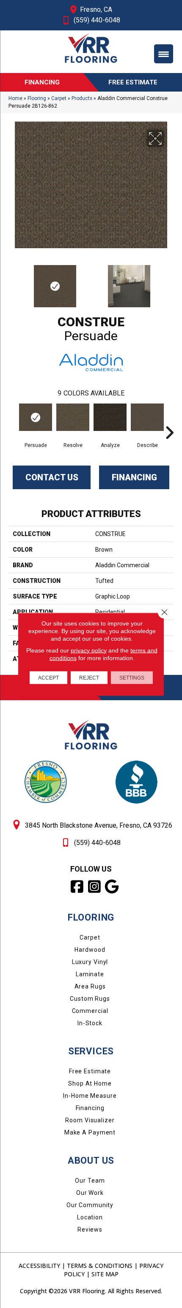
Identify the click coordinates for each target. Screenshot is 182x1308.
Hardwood (89, 949)
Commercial (90, 1010)
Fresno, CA (96, 9)
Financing (134, 477)
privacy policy (89, 650)
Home (15, 98)
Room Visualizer (89, 1120)
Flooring (37, 98)
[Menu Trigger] (163, 53)
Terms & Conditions (99, 1266)
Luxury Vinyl (90, 962)
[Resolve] (72, 417)
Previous (12, 282)
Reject (89, 677)
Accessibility (39, 1266)
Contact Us (51, 477)
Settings (131, 677)
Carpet (58, 98)
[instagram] (95, 887)
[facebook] (78, 887)
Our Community (89, 1205)
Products (82, 98)
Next (169, 282)
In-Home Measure (89, 1095)
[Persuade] (35, 417)
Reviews (89, 1229)
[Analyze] (110, 417)
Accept (48, 677)
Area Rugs (90, 986)
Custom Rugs (90, 998)
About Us (91, 1160)
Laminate (90, 974)
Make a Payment (90, 1132)
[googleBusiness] (112, 887)
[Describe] (147, 417)
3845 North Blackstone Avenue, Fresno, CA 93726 (98, 825)
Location (90, 1217)
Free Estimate (90, 1071)
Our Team (90, 1180)
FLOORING (91, 917)
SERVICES (91, 1051)
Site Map (105, 1274)
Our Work (90, 1192)
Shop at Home (90, 1083)
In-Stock (89, 1023)
